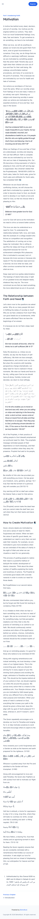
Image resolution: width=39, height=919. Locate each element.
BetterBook (23, 910)
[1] (20, 180)
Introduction (9, 898)
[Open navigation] (3, 4)
